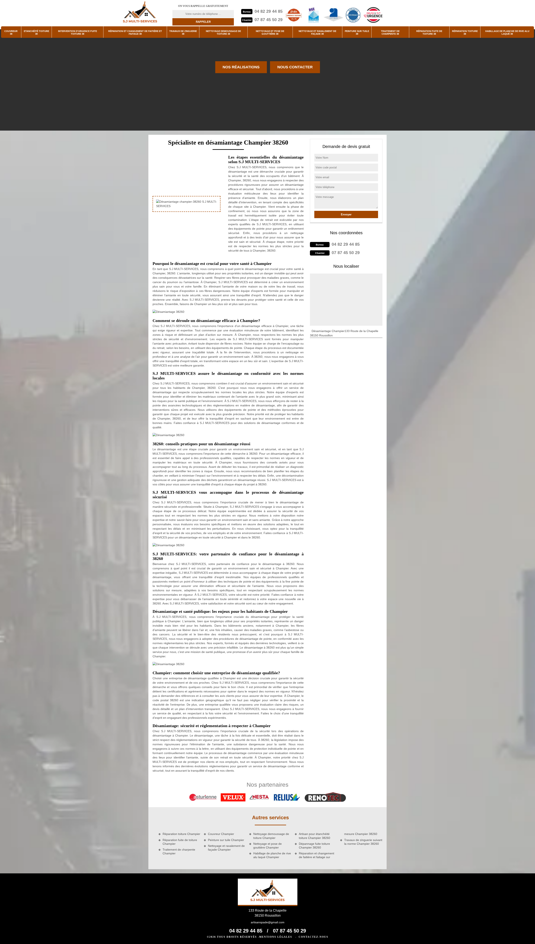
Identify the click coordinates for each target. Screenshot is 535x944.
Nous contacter (295, 67)
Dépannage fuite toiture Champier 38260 (314, 845)
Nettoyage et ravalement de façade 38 (317, 32)
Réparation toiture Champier (181, 834)
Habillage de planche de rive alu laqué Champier (272, 855)
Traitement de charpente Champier (179, 851)
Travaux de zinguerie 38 (183, 32)
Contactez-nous (313, 936)
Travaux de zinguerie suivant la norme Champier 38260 (363, 841)
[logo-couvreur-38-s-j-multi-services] (140, 13)
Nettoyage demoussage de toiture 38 (223, 32)
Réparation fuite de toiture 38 (429, 32)
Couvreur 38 (11, 32)
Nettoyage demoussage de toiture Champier (271, 835)
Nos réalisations (241, 67)
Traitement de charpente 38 (390, 32)
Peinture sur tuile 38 (357, 32)
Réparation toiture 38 (465, 32)
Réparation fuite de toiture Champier (180, 841)
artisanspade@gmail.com (267, 922)
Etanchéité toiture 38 (36, 32)
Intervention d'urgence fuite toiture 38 (77, 32)
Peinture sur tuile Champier (226, 840)
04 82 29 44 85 (269, 11)
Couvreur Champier (221, 834)
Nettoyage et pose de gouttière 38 (270, 32)
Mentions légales (275, 936)
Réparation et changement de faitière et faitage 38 (135, 32)
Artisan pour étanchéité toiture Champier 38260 (314, 835)
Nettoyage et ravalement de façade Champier (226, 847)
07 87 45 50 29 (269, 19)
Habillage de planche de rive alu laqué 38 (507, 32)
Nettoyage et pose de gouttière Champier (267, 845)
